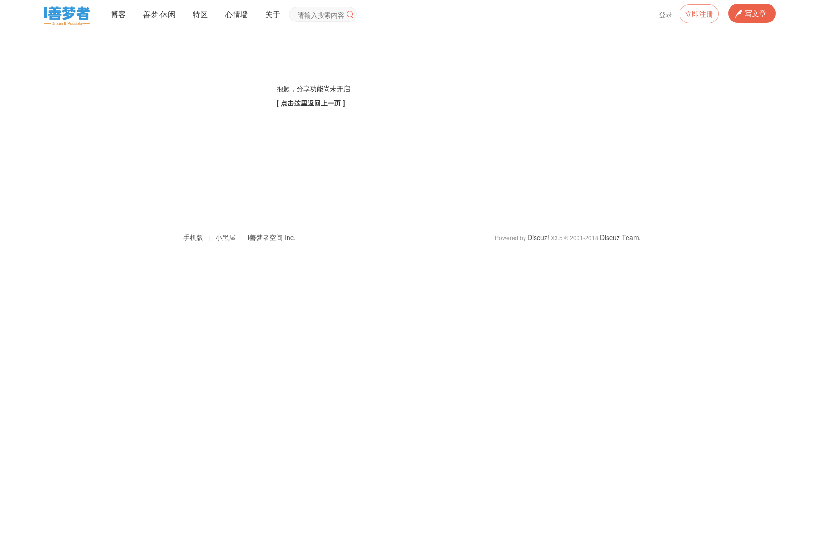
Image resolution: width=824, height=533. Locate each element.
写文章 (755, 13)
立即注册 (699, 14)
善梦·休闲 (159, 14)
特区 (200, 14)
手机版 (193, 237)
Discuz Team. (620, 237)
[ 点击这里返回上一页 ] (311, 102)
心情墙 (236, 14)
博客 (118, 14)
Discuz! (538, 237)
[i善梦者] (66, 26)
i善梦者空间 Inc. (272, 237)
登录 (665, 14)
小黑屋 (226, 237)
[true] (350, 14)
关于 (272, 14)
